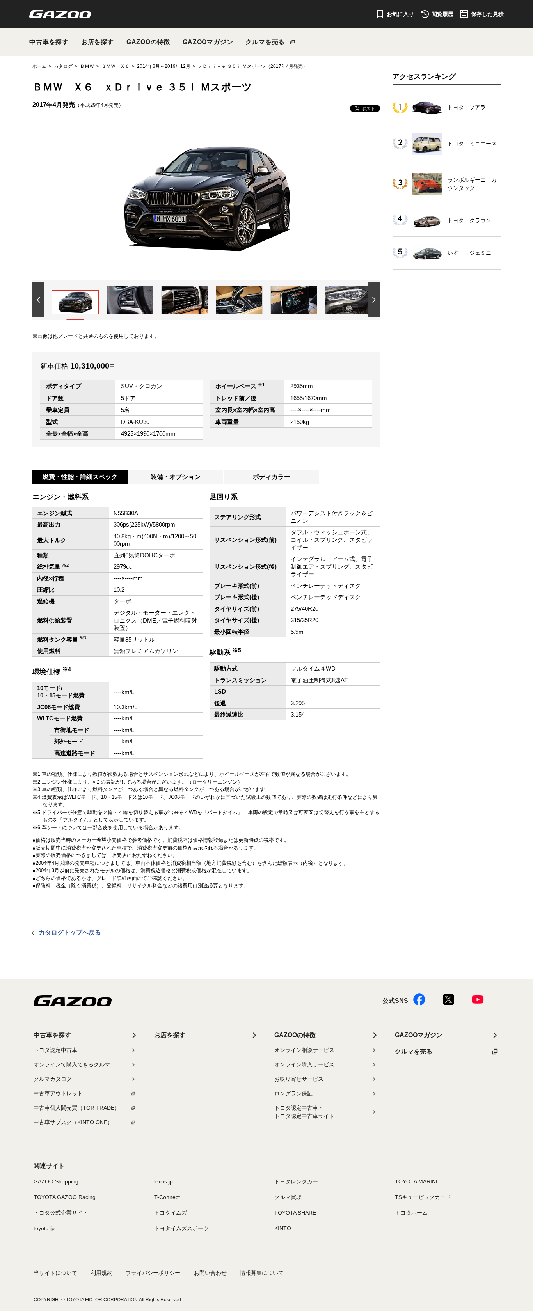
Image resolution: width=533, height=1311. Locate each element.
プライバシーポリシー (153, 1273)
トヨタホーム (411, 1213)
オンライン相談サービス (304, 1050)
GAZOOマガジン (208, 42)
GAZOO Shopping (56, 1181)
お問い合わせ (210, 1273)
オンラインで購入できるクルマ (72, 1064)
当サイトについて (55, 1273)
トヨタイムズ (170, 1213)
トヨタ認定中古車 (55, 1050)
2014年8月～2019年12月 (163, 66)
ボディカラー (271, 477)
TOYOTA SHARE (295, 1213)
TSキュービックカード (423, 1197)
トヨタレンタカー (296, 1181)
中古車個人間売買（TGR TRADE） (77, 1108)
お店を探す (97, 42)
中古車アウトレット (58, 1093)
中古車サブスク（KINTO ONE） (73, 1122)
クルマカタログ (53, 1079)
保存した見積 (487, 14)
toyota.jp (44, 1228)
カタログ (63, 66)
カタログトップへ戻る (70, 932)
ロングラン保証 (293, 1093)
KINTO (282, 1228)
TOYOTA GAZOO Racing (65, 1197)
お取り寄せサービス (298, 1079)
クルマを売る (265, 42)
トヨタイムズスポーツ (181, 1228)
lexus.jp (163, 1181)
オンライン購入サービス (304, 1064)
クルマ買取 (288, 1197)
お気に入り (400, 14)
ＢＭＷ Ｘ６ (115, 66)
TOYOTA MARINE (417, 1181)
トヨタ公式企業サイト (61, 1213)
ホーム (39, 66)
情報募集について (262, 1273)
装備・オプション (176, 477)
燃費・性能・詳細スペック (80, 477)
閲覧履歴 (442, 14)
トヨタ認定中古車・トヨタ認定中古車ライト (304, 1112)
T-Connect (167, 1197)
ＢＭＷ (87, 66)
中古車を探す (49, 42)
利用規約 (101, 1273)
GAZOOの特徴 (148, 42)
